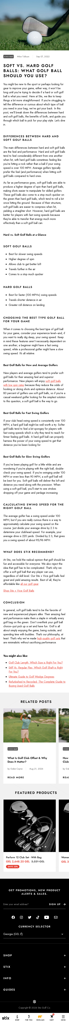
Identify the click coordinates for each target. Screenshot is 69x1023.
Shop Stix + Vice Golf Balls (18, 591)
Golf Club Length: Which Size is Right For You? (36, 663)
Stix (6, 967)
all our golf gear (29, 584)
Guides (9, 990)
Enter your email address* (13, 911)
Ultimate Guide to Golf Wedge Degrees (31, 677)
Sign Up (55, 904)
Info (7, 978)
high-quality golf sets (48, 638)
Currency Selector (35, 926)
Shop (7, 955)
